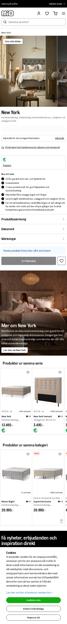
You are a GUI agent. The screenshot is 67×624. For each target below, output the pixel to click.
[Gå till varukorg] (55, 13)
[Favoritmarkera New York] (61, 261)
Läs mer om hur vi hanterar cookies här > (29, 592)
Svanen (7, 165)
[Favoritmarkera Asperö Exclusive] (60, 454)
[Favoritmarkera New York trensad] (60, 372)
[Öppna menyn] (63, 13)
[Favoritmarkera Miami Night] (28, 454)
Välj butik (59, 138)
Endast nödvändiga (33, 608)
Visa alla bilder (13, 41)
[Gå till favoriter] (47, 13)
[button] (28, 71)
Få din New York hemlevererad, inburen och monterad (32, 147)
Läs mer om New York (14, 350)
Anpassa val (33, 617)
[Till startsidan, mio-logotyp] (7, 13)
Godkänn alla (33, 600)
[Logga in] (38, 13)
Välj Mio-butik (55, 3)
